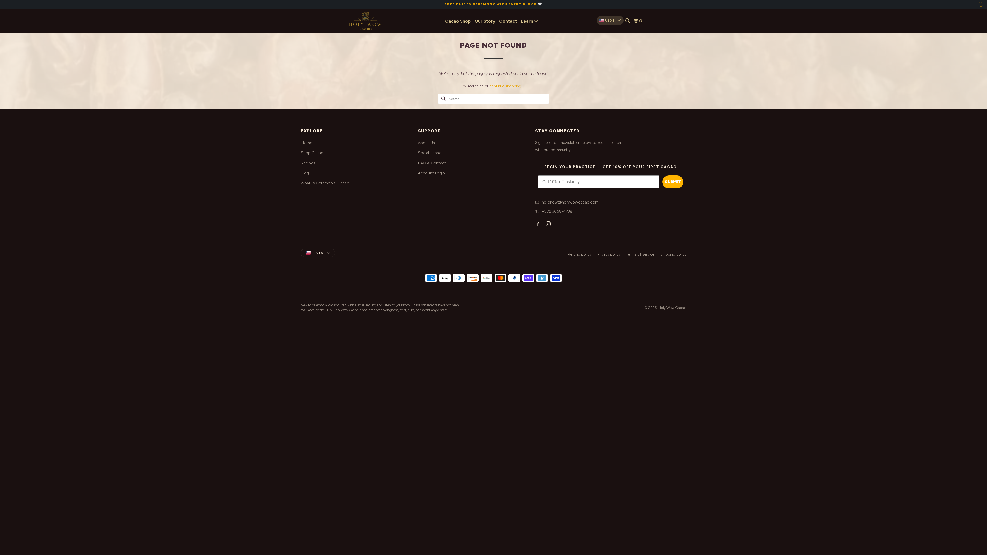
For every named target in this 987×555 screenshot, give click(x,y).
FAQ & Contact (432, 163)
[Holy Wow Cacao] (365, 21)
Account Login (431, 173)
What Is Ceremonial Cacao (325, 183)
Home (306, 142)
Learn (527, 21)
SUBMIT (673, 181)
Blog (305, 173)
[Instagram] (548, 224)
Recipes (308, 163)
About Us (426, 142)
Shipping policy (673, 254)
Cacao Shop (458, 21)
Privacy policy (608, 254)
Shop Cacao (312, 152)
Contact (508, 21)
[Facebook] (538, 224)
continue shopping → (507, 86)
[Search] (628, 21)
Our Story (484, 21)
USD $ (609, 20)
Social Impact (430, 152)
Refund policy (579, 254)
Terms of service (640, 254)
